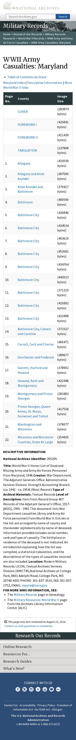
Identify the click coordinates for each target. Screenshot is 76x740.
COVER (23, 111)
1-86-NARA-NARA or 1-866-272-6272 (38, 724)
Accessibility (28, 705)
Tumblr (38, 689)
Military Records (25, 594)
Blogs (51, 689)
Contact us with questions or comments (28, 626)
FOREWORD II (28, 137)
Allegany (24, 163)
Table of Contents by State (26, 77)
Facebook (17, 689)
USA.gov (57, 709)
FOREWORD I (27, 124)
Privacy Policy (46, 705)
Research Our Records (28, 34)
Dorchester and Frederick (36, 357)
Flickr (58, 689)
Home (7, 34)
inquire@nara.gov (34, 585)
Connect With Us (38, 683)
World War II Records (31, 38)
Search (62, 16)
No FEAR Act (42, 709)
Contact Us (11, 705)
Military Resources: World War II (36, 600)
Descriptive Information (44, 82)
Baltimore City (28, 215)
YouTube (44, 689)
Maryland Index (14, 82)
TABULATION (27, 150)
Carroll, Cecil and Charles (36, 344)
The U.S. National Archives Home (31, 6)
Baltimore (25, 202)
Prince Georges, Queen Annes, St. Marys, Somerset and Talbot (34, 411)
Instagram (31, 689)
